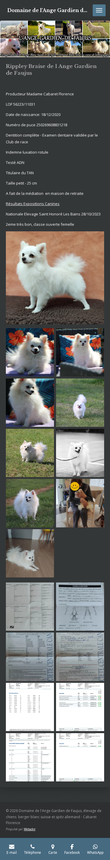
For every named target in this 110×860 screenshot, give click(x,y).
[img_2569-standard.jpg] (30, 352)
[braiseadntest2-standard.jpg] (30, 757)
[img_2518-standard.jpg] (80, 403)
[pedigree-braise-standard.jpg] (30, 606)
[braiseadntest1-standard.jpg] (80, 707)
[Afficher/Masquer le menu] (99, 10)
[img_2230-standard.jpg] (30, 503)
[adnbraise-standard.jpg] (30, 707)
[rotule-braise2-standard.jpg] (80, 657)
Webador (29, 829)
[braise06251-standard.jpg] (30, 553)
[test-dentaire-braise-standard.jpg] (80, 606)
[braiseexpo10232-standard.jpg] (80, 453)
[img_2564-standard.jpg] (30, 453)
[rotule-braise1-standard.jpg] (30, 657)
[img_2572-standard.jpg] (30, 403)
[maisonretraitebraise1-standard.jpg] (80, 503)
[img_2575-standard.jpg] (80, 352)
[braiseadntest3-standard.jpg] (80, 757)
